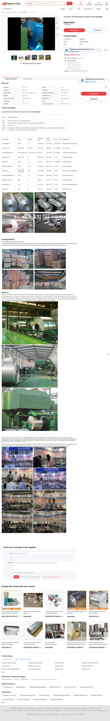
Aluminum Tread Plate (87, 666)
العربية (64, 710)
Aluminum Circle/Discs (34, 666)
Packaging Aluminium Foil (80, 695)
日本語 (73, 710)
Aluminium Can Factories (9, 695)
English (15, 710)
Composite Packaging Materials (37, 687)
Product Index (84, 708)
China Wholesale (48, 708)
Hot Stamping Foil (8, 687)
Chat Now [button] (99, 30)
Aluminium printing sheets (35, 663)
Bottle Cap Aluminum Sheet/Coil (90, 663)
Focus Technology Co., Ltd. (43, 714)
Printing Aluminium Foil (23, 699)
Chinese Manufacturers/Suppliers (34, 708)
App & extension (88, 9)
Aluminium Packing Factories (27, 695)
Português (26, 710)
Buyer (70, 9)
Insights (98, 708)
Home (3, 12)
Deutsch (52, 710)
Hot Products (13, 708)
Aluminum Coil (5, 666)
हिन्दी (78, 710)
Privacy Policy (80, 714)
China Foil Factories (44, 695)
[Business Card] (106, 86)
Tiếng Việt (94, 710)
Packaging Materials (23, 12)
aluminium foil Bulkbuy (57, 699)
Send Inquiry (74, 30)
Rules (107, 9)
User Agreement (64, 714)
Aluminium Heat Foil (8, 699)
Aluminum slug (59, 666)
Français (33, 710)
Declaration (72, 714)
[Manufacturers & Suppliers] (11, 3)
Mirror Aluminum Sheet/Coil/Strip (10, 669)
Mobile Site (92, 708)
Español (20, 710)
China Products (21, 708)
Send (16, 577)
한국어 (68, 710)
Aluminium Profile (59, 663)
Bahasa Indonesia (102, 710)
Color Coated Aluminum (34, 669)
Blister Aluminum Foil (55, 687)
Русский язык (39, 710)
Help (78, 9)
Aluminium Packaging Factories (61, 695)
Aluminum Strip (86, 669)
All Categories (7, 9)
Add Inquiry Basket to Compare (31, 63)
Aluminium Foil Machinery (40, 699)
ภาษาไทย (83, 710)
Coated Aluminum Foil (70, 687)
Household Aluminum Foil (86, 687)
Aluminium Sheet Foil (96, 695)
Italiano (46, 710)
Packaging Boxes (20, 687)
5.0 (87, 81)
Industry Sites (66, 708)
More (3, 702)
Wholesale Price (57, 708)
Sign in (106, 4)
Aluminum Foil (33, 12)
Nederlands (58, 710)
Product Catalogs (26, 659)
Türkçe (88, 710)
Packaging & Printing (11, 12)
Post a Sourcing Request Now (51, 577)
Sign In (66, 71)
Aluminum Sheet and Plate (9, 663)
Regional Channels (75, 708)
